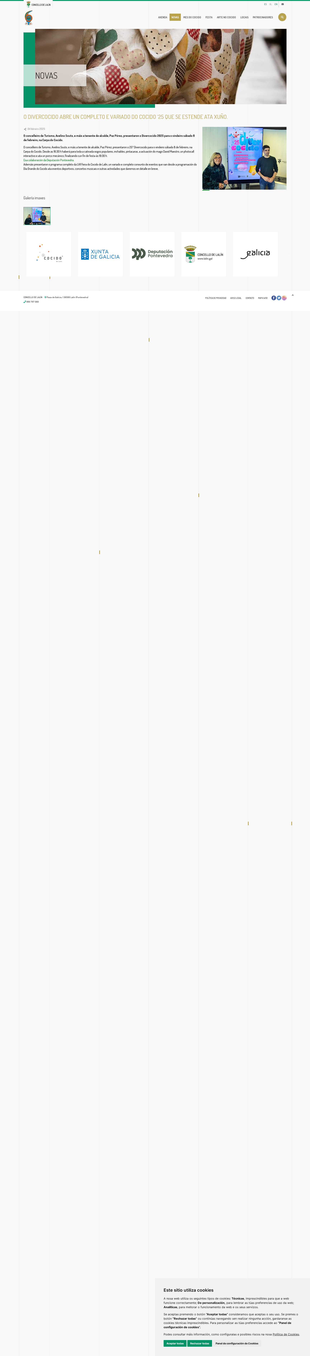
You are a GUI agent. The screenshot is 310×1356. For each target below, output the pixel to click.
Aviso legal (235, 298)
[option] (52, 254)
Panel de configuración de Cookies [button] (237, 1343)
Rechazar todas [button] (199, 1343)
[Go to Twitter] (279, 298)
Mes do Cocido (192, 17)
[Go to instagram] (284, 298)
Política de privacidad (215, 298)
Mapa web (262, 298)
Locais (244, 17)
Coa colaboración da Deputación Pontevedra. (49, 160)
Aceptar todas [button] (175, 1343)
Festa (208, 17)
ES (265, 4)
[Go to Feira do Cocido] (29, 17)
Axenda (162, 17)
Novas (175, 17)
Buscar (282, 17)
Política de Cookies (286, 1334)
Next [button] (289, 254)
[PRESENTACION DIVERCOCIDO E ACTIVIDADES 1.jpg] (37, 216)
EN (276, 4)
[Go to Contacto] (282, 4)
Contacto (250, 298)
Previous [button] (21, 254)
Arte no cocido (226, 17)
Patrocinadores (263, 17)
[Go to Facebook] (273, 298)
